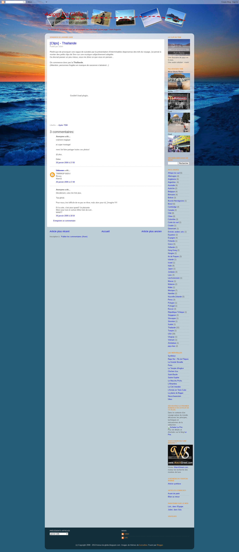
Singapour (172, 315)
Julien (126, 534)
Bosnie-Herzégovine (176, 201)
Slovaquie (172, 318)
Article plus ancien (151, 231)
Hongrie (171, 253)
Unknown (60, 170)
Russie (170, 309)
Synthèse (172, 356)
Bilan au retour (174, 497)
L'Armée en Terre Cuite (177, 390)
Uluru (170, 399)
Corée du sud (173, 222)
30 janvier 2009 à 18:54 (65, 216)
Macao (170, 281)
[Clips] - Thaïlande (63, 43)
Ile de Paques (173, 256)
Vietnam (171, 340)
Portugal (171, 306)
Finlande (171, 241)
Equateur (171, 235)
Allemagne (172, 176)
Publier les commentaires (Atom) (74, 237)
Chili (169, 213)
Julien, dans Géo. (175, 510)
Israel (170, 263)
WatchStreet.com (181, 467)
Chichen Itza (173, 371)
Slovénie (171, 321)
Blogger (160, 545)
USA (170, 334)
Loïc (126, 538)
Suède (170, 324)
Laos (170, 275)
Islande (171, 260)
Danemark (172, 229)
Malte (170, 287)
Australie (171, 185)
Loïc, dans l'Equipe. (176, 507)
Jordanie (171, 272)
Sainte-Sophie (173, 378)
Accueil (106, 231)
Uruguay (171, 337)
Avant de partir (174, 494)
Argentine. (172, 182)
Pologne (171, 303)
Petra (170, 365)
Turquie (171, 331)
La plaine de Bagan (175, 393)
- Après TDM (63, 125)
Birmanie (171, 195)
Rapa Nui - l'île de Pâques (178, 359)
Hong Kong (172, 250)
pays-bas (171, 346)
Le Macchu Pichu (175, 381)
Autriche (171, 188)
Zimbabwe (172, 343)
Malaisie (171, 284)
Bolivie (170, 198)
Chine (170, 216)
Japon (170, 269)
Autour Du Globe (64, 13)
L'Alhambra (172, 384)
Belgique (171, 192)
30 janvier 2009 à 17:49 (65, 182)
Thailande (172, 328)
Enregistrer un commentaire (64, 221)
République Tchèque (176, 312)
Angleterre (172, 179)
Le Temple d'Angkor (176, 368)
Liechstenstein (174, 278)
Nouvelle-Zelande (175, 297)
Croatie (171, 226)
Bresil (170, 204)
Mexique (171, 290)
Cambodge (172, 207)
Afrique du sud (174, 173)
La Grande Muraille (175, 362)
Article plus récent (59, 231)
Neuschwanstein (174, 396)
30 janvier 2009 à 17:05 (65, 163)
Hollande (171, 247)
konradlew (143, 545)
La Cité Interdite (174, 387)
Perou (170, 300)
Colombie (171, 219)
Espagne (171, 238)
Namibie (171, 294)
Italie (170, 266)
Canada (171, 210)
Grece (170, 244)
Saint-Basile (173, 375)
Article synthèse (174, 484)
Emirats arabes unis (176, 232)
